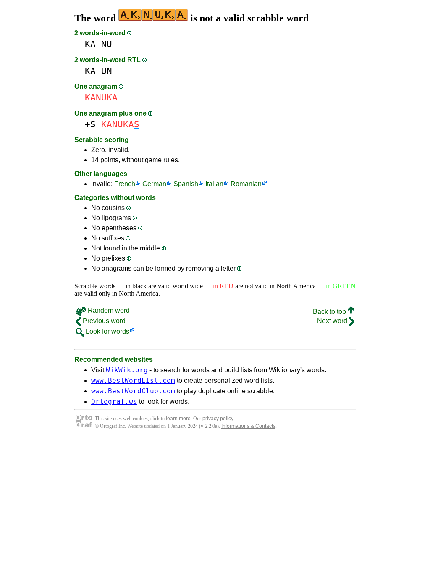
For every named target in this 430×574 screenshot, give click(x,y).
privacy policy (217, 418)
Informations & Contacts (248, 426)
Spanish (185, 183)
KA (90, 44)
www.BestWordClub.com (133, 391)
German (154, 183)
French (124, 183)
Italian (214, 183)
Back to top (330, 311)
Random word (108, 310)
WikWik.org (127, 370)
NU (106, 44)
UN (106, 71)
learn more (178, 418)
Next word (333, 320)
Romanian (246, 183)
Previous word (103, 320)
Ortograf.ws (114, 401)
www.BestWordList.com (133, 380)
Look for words (106, 331)
